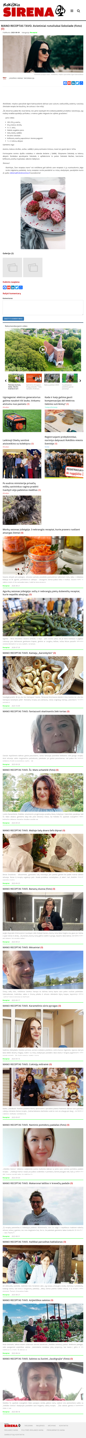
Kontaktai (63, 1425)
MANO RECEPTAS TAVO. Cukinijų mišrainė (25, 1064)
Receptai (6, 586)
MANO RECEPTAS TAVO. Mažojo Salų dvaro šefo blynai (32, 830)
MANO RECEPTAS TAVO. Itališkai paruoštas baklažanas (33, 1241)
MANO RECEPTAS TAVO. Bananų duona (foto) (27, 888)
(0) (2, 28)
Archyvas (52, 1425)
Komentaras (8, 298)
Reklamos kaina (11, 1430)
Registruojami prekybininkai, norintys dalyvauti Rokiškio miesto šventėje (64, 440)
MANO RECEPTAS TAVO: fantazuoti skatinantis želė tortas (34, 711)
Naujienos (40, 1425)
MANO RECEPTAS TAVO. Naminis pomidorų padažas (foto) (34, 1124)
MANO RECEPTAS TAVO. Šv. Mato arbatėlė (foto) (29, 769)
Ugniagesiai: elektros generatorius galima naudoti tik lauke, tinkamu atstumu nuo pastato (21, 401)
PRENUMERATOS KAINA (56, 1430)
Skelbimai (29, 1425)
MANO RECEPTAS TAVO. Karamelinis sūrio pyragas (30, 1005)
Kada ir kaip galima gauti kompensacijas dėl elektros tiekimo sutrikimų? (60, 401)
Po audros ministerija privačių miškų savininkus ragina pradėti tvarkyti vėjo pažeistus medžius (20, 486)
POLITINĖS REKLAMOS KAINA (32, 1430)
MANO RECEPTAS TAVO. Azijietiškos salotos (26, 1300)
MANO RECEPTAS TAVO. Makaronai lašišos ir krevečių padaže (36, 1183)
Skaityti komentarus (13, 319)
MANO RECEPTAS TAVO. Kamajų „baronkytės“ (28, 652)
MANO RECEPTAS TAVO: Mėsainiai (21, 947)
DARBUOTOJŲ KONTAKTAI (14, 1434)
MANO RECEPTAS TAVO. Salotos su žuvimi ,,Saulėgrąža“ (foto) (36, 1358)
